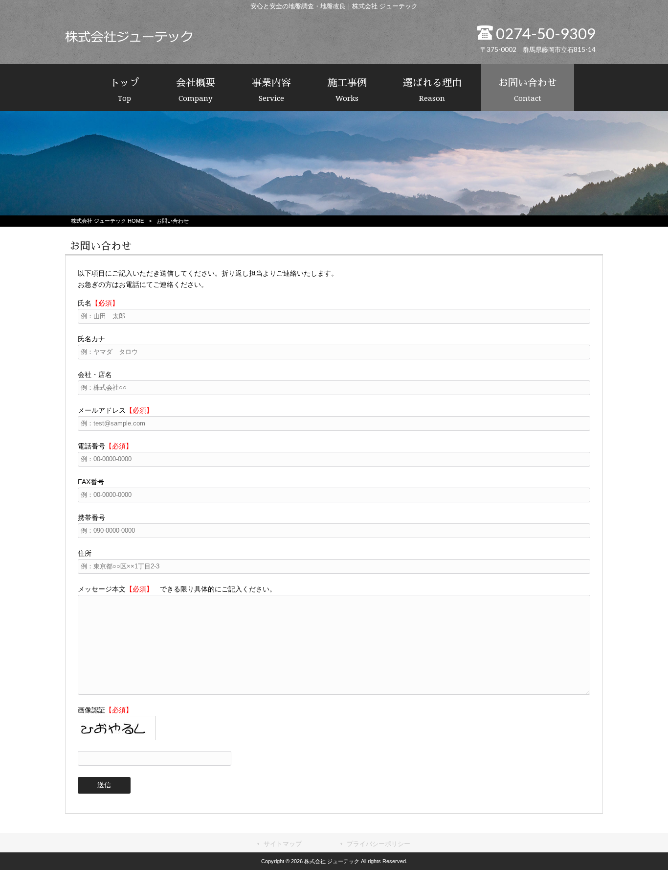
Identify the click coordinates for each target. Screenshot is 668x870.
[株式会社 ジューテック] (128, 40)
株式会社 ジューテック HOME (107, 221)
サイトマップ (283, 843)
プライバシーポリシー (378, 843)
